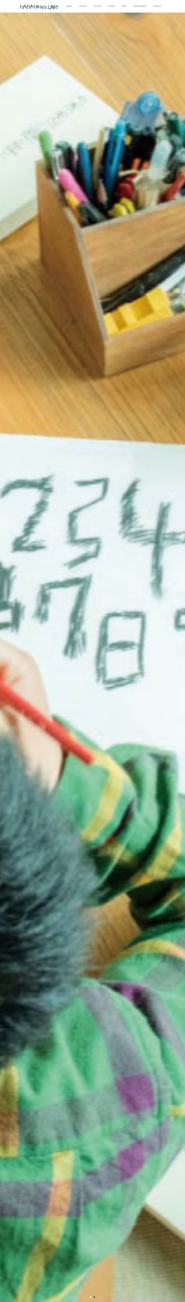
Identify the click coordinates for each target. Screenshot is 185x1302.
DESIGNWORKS (139, 6)
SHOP (124, 6)
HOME (69, 6)
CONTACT (157, 6)
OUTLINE (98, 6)
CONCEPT (83, 6)
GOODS (112, 6)
